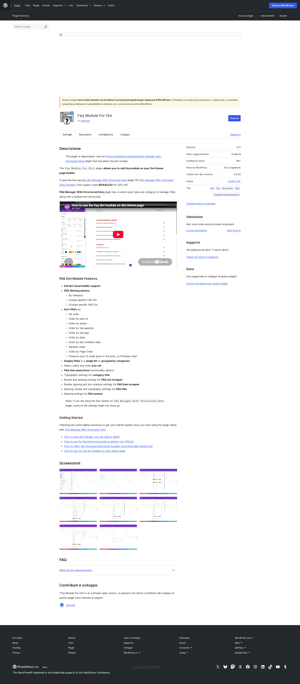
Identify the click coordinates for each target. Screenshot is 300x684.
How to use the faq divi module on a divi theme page (94, 450)
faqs (237, 188)
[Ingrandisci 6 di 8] (173, 500)
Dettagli (67, 134)
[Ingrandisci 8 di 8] (132, 528)
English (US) (234, 181)
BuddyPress (242, 652)
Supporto (235, 134)
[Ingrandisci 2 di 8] (132, 472)
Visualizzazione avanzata (200, 203)
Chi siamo (17, 638)
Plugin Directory (20, 15)
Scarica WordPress (283, 5)
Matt (238, 643)
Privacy (16, 652)
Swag (183, 652)
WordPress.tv (132, 652)
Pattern (72, 652)
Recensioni (85, 134)
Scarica (234, 118)
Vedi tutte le (234, 230)
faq (218, 188)
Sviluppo (125, 134)
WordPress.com (244, 638)
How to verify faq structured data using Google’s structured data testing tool (108, 446)
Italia (44, 667)
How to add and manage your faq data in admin (92, 436)
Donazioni (185, 647)
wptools (85, 120)
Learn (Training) (132, 638)
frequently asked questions (226, 195)
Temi (70, 643)
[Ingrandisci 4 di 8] (92, 500)
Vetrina (71, 638)
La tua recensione (196, 230)
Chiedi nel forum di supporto (202, 257)
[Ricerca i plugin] (45, 27)
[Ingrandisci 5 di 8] (132, 500)
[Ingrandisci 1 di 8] (92, 472)
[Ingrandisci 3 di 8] (173, 472)
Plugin (71, 647)
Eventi (182, 643)
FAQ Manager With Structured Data (106, 180)
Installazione (106, 134)
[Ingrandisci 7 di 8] (92, 528)
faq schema (227, 188)
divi (212, 188)
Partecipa (184, 638)
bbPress (240, 647)
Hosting (16, 647)
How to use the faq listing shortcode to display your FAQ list (99, 441)
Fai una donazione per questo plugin (207, 283)
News (15, 643)
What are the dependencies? (75, 570)
